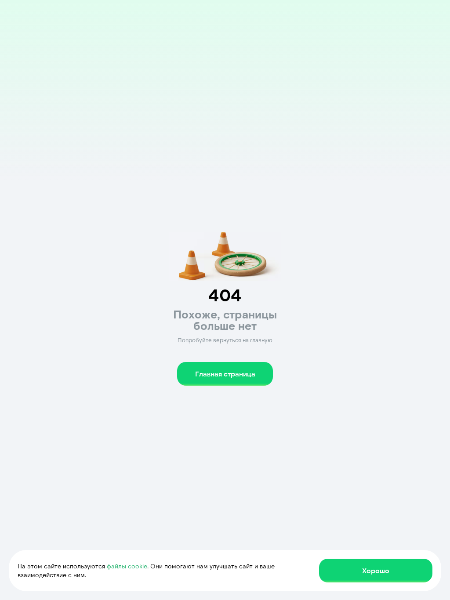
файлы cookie (127, 566)
